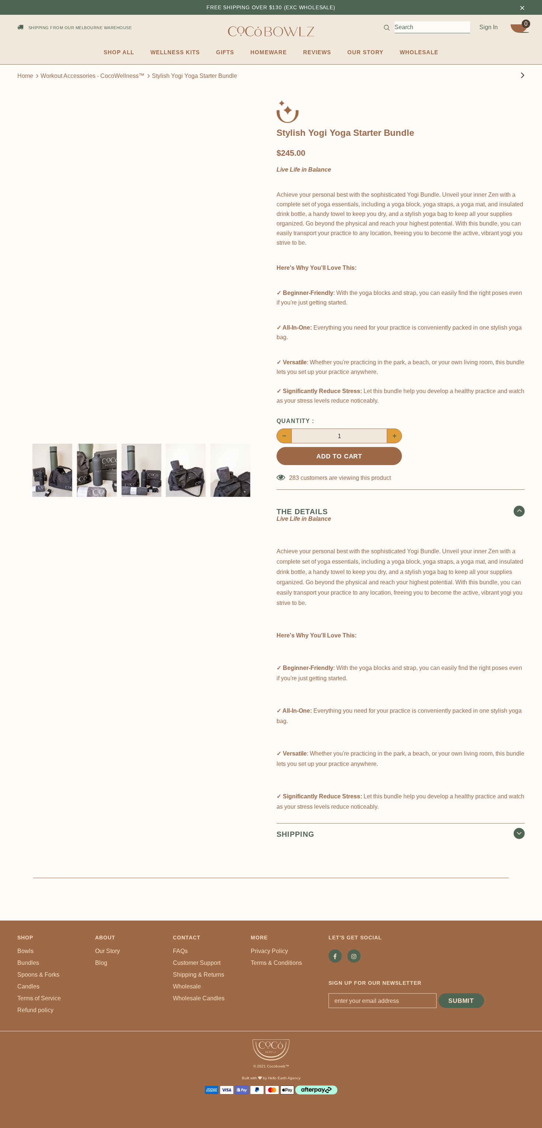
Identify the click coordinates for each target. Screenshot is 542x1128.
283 (294, 478)
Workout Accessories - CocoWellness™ (93, 76)
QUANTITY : (295, 421)
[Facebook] (335, 956)
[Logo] (271, 31)
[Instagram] (354, 956)
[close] (522, 7)
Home (25, 76)
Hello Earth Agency (284, 1078)
